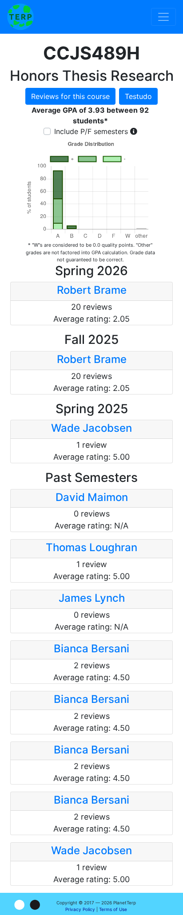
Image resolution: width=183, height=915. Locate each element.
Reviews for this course (70, 96)
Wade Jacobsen (91, 428)
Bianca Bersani (91, 648)
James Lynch (92, 598)
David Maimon (92, 497)
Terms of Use (113, 909)
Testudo (138, 96)
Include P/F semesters (91, 131)
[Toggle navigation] (163, 17)
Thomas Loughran (91, 547)
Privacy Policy (80, 909)
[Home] (20, 17)
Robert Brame (92, 290)
